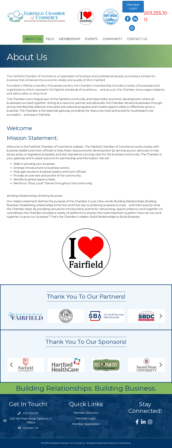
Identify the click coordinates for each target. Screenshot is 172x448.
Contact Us (137, 39)
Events (91, 39)
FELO (50, 39)
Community (112, 39)
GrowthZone (124, 443)
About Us (33, 39)
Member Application (86, 424)
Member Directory (86, 412)
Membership (69, 39)
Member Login (86, 418)
